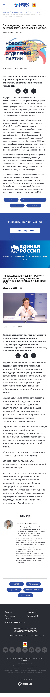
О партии (8, 612)
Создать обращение (25, 230)
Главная (6, 12)
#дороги (34, 205)
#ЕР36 (11, 200)
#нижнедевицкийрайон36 (33, 200)
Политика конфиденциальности (25, 668)
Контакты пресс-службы (14, 622)
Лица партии (32, 612)
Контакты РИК (33, 616)
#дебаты (14, 590)
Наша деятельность (19, 12)
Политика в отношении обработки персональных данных (25, 670)
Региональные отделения (10, 617)
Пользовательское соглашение (25, 666)
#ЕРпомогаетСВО (33, 590)
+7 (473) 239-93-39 (25, 631)
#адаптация (25, 595)
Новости (33, 12)
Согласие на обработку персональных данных (25, 672)
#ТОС (17, 205)
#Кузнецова (33, 584)
